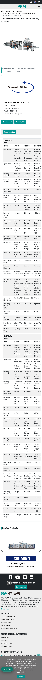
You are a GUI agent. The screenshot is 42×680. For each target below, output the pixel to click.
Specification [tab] (9, 132)
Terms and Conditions (9, 628)
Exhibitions (5, 637)
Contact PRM (6, 622)
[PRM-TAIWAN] (22, 6)
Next (40, 550)
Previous (2, 550)
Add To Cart (8, 122)
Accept (21, 676)
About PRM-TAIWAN (8, 617)
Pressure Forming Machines (12, 15)
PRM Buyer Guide (7, 643)
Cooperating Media (8, 620)
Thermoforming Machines (13, 11)
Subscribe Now (21, 587)
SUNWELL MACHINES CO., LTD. (16, 102)
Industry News (7, 646)
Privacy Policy (6, 625)
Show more (5, 609)
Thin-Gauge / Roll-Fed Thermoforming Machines (19, 13)
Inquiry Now (21, 122)
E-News (4, 640)
